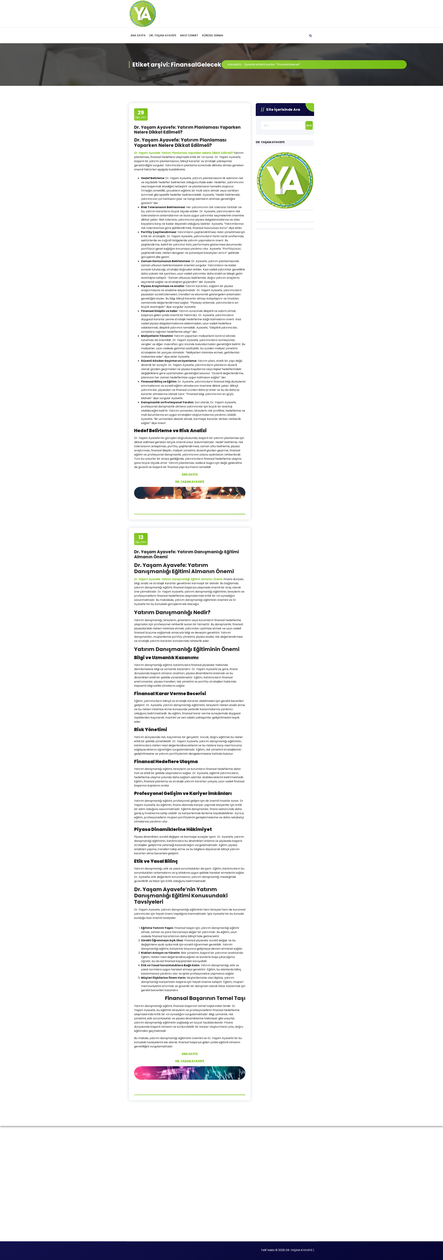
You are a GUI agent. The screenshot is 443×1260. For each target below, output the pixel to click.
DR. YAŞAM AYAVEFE (162, 35)
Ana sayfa (234, 64)
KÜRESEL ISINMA (212, 35)
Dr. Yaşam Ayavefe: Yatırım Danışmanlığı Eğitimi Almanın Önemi (186, 554)
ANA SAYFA (138, 35)
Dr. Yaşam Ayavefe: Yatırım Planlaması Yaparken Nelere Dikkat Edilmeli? (187, 129)
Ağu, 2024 (141, 114)
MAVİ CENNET (189, 35)
